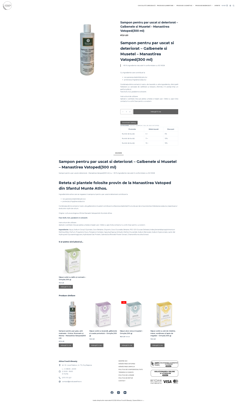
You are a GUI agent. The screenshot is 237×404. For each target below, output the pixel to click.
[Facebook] (112, 392)
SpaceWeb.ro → (138, 400)
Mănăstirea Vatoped (126, 364)
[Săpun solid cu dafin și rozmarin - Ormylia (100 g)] (73, 260)
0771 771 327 (66, 378)
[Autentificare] (230, 5)
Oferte (217, 5)
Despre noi (122, 361)
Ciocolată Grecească (147, 5)
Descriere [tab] (118, 153)
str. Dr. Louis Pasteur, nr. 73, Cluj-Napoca (77, 365)
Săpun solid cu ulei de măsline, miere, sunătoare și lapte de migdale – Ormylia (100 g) (163, 333)
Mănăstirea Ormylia (126, 366)
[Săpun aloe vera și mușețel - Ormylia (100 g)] (134, 314)
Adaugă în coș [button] (66, 287)
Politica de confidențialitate (130, 369)
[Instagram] (118, 392)
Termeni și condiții (126, 372)
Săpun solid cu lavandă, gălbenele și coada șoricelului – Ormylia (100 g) (103, 333)
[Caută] (233, 5)
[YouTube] (125, 392)
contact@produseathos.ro (72, 381)
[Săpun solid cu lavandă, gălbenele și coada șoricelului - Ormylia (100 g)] (103, 314)
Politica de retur (125, 378)
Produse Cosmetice (184, 5)
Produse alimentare (165, 5)
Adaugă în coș (156, 112)
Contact (121, 381)
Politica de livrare (126, 375)
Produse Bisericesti (203, 5)
